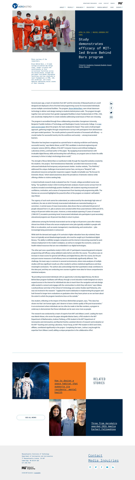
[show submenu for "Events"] (122, 7)
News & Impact (102, 7)
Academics (90, 65)
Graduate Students (100, 65)
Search (113, 3)
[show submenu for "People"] (73, 7)
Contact (106, 3)
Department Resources (90, 3)
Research (87, 67)
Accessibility (37, 473)
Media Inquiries (103, 460)
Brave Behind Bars (75, 108)
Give (112, 7)
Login (100, 3)
